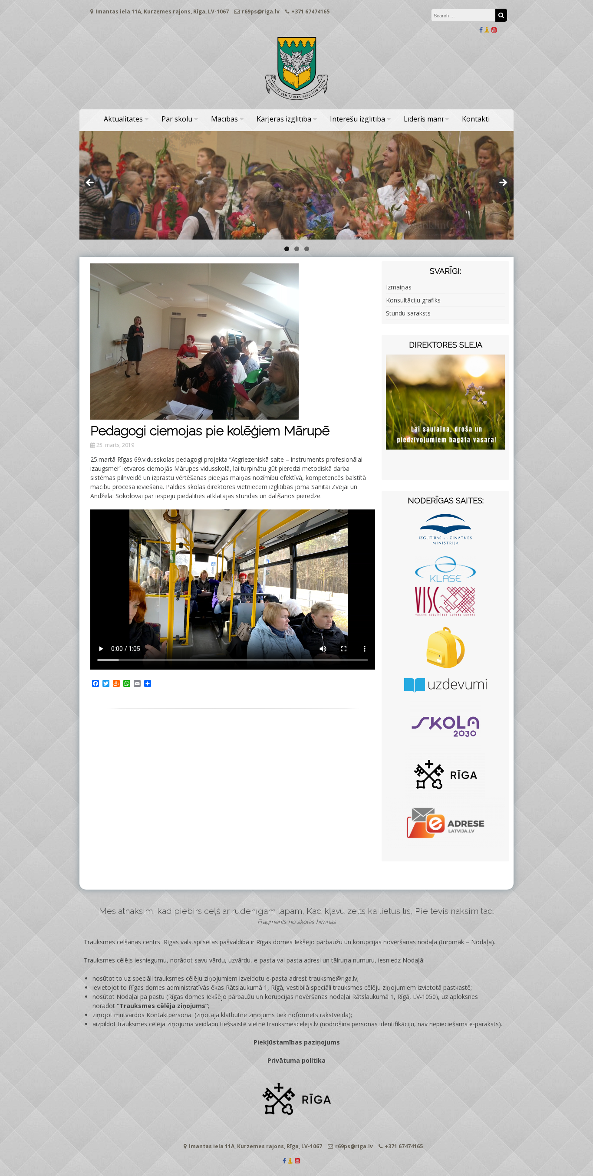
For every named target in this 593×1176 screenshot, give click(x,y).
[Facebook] (481, 30)
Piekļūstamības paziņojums (297, 1042)
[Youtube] (494, 30)
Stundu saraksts (408, 313)
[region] (296, 185)
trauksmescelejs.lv (292, 1024)
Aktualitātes (123, 119)
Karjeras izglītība (284, 119)
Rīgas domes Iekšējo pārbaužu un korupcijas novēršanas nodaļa (346, 942)
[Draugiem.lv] (487, 30)
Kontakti (476, 119)
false (90, 183)
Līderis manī (423, 119)
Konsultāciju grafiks (413, 300)
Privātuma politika (296, 1060)
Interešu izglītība (357, 119)
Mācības (224, 119)
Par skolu (176, 119)
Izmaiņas (399, 287)
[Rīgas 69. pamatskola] (296, 100)
